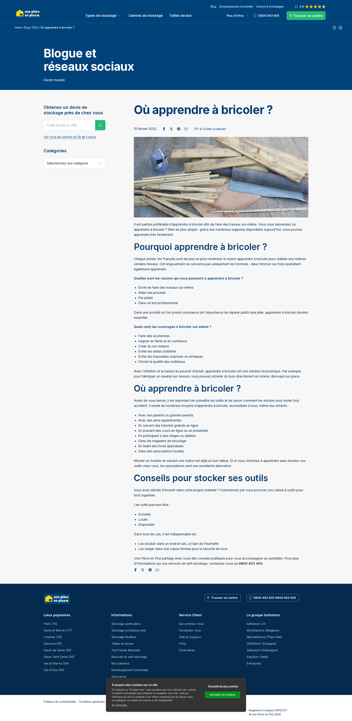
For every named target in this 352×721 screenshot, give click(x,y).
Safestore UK (256, 624)
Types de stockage (100, 15)
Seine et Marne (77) (58, 630)
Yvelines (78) (53, 637)
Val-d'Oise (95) (54, 670)
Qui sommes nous (191, 624)
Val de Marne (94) (56, 663)
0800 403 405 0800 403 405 (274, 598)
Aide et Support (190, 637)
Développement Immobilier (236, 6)
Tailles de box (180, 15)
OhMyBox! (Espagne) (261, 643)
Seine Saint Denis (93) (59, 657)
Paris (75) (50, 624)
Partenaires (187, 650)
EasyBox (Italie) (257, 657)
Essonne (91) (53, 643)
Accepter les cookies (222, 694)
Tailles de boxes (122, 643)
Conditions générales (92, 701)
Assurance (118, 676)
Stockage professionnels (128, 630)
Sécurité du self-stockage (129, 657)
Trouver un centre (224, 598)
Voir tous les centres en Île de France (70, 137)
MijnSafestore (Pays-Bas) (264, 637)
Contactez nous (190, 630)
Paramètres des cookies (223, 686)
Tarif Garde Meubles (125, 650)
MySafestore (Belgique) (263, 630)
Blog (213, 6)
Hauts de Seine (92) (57, 650)
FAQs (182, 643)
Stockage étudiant (123, 637)
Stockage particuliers (126, 624)
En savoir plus (119, 705)
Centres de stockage (146, 15)
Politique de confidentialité (60, 701)
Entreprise (254, 663)
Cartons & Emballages (270, 6)
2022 (35, 27)
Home (18, 27)
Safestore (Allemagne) (262, 650)
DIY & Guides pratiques (210, 129)
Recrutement (120, 663)
